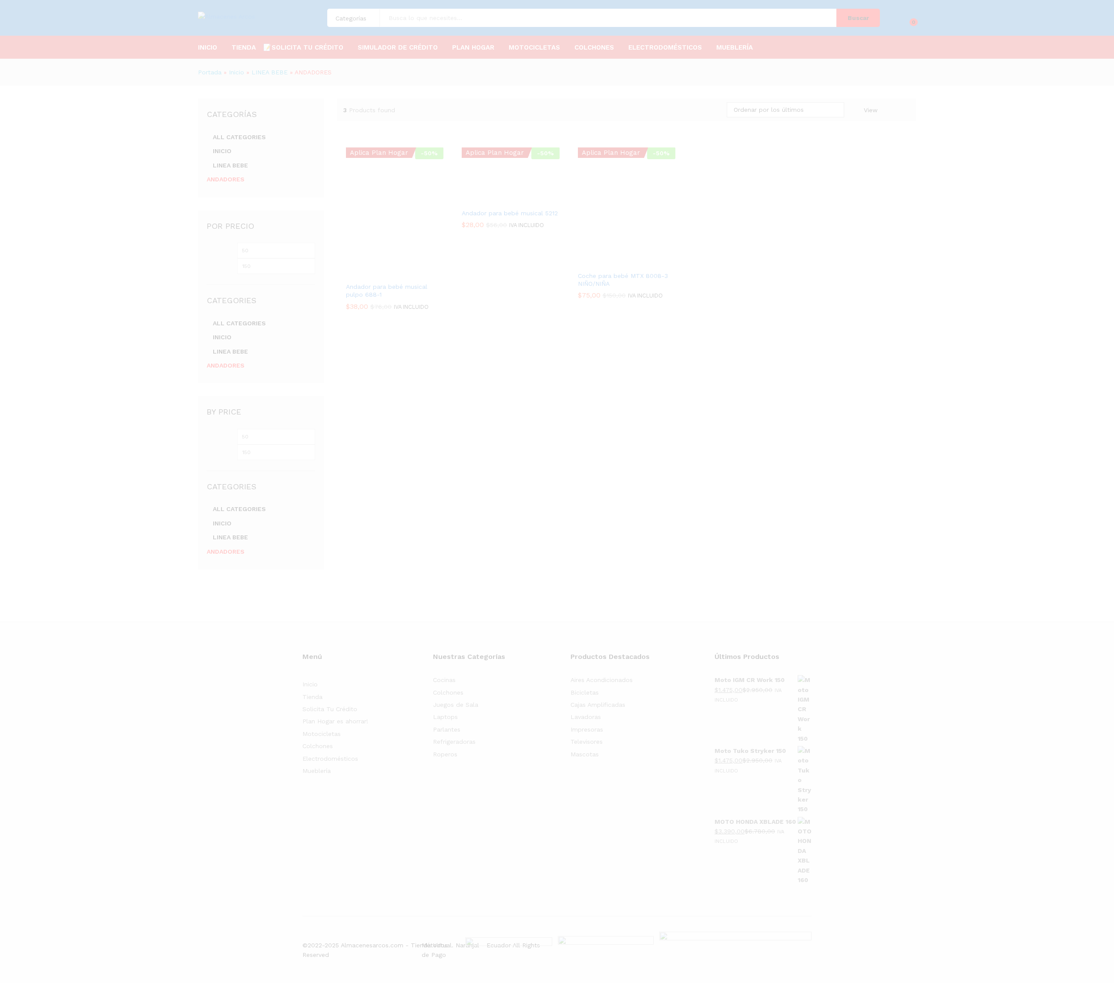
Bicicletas (584, 692)
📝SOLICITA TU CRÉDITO (303, 47)
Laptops (445, 716)
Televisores (586, 741)
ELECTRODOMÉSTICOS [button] (665, 47)
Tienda (312, 696)
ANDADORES (226, 179)
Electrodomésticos (330, 758)
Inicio (207, 47)
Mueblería (316, 770)
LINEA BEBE (270, 72)
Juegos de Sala (455, 704)
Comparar (414, 272)
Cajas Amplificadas (597, 704)
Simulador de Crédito (398, 47)
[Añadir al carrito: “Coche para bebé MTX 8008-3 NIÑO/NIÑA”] (606, 261)
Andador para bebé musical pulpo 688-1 (386, 290)
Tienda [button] (244, 47)
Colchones (317, 745)
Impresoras (586, 729)
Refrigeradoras (454, 741)
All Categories (239, 137)
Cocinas (444, 679)
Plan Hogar (473, 47)
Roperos (445, 754)
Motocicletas (321, 733)
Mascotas (584, 754)
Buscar (858, 17)
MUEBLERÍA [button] (734, 47)
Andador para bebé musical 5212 (510, 213)
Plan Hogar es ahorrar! (335, 721)
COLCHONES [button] (594, 47)
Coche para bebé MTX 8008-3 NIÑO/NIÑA (623, 279)
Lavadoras (585, 716)
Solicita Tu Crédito (329, 708)
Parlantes (446, 729)
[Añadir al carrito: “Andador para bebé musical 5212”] (490, 198)
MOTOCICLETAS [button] (534, 47)
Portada (209, 72)
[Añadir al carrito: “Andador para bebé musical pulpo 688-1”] (374, 272)
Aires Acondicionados (601, 679)
